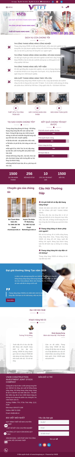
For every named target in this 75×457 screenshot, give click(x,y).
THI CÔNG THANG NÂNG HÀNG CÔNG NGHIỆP (32, 43)
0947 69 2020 (24, 1)
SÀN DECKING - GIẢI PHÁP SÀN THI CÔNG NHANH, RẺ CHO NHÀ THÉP (21, 439)
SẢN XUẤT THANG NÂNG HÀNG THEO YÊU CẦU (33, 78)
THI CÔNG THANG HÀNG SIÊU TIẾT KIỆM (30, 67)
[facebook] (53, 1)
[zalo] (62, 1)
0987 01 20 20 (35, 1)
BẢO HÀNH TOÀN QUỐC (59, 112)
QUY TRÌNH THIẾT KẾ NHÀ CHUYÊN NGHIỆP (18, 423)
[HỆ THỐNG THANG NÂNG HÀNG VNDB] (37, 7)
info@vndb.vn (46, 1)
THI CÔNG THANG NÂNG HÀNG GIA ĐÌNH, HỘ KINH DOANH (37, 55)
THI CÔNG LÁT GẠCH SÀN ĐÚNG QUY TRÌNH (19, 433)
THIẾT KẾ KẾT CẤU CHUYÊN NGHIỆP (19, 428)
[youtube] (57, 1)
